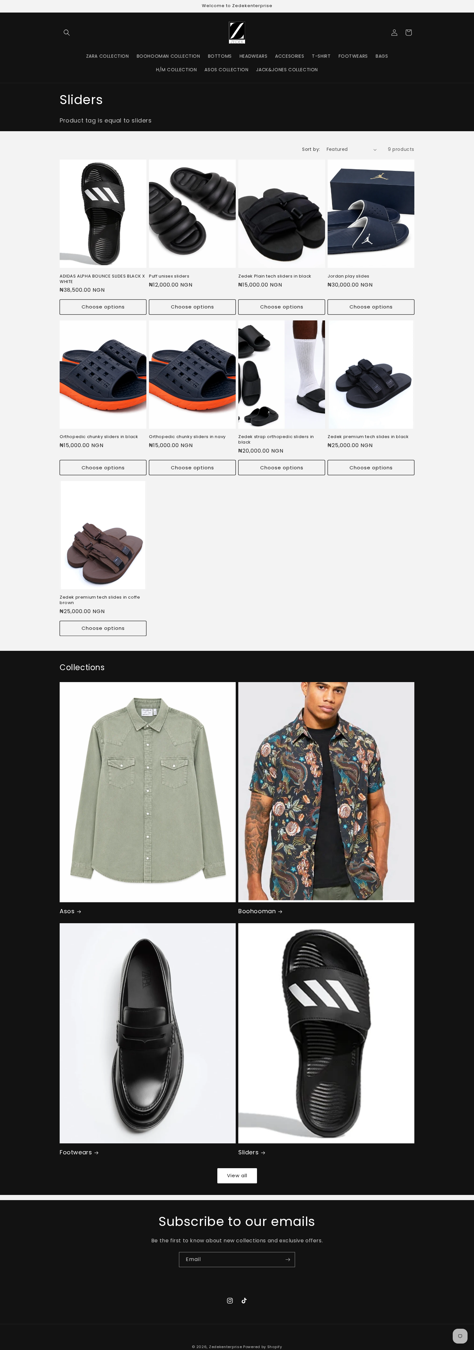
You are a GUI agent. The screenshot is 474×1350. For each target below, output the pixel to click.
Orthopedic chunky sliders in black (99, 437)
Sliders (248, 1152)
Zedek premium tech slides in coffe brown (100, 600)
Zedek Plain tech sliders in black (274, 276)
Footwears (76, 1152)
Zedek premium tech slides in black (368, 437)
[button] (67, 32)
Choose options (103, 306)
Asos (67, 911)
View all (237, 1175)
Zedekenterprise (225, 1346)
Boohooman (257, 911)
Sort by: (311, 149)
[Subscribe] (288, 1259)
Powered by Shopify (262, 1346)
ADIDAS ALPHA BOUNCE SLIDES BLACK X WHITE (102, 279)
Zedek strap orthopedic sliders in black (276, 439)
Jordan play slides (349, 276)
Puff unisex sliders (169, 276)
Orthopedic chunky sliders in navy (187, 437)
